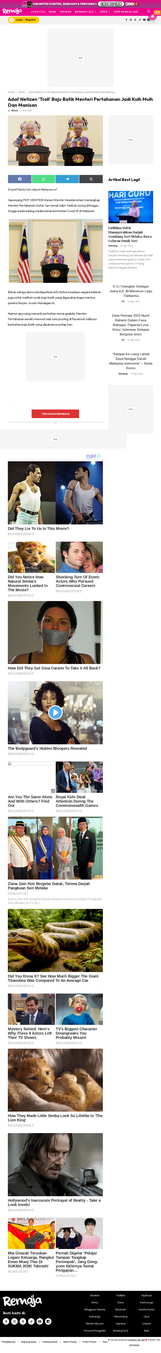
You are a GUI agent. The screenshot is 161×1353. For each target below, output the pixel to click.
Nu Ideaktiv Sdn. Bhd (136, 1340)
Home (11, 92)
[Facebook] (126, 20)
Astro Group (134, 1345)
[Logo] (12, 11)
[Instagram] (131, 20)
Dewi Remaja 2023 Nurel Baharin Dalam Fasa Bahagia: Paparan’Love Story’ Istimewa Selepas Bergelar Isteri (130, 325)
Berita (21, 92)
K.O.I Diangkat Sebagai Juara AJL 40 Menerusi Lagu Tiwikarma (130, 291)
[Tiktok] (139, 20)
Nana (14, 110)
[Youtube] (144, 20)
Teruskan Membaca (55, 413)
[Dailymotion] (48, 1321)
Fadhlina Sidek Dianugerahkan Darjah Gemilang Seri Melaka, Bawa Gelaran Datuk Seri (130, 234)
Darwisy (112, 245)
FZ (123, 301)
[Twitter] (135, 20)
